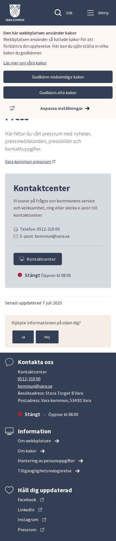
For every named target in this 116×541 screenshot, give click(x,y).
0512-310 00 (29, 379)
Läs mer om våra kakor (25, 63)
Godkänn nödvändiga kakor (58, 77)
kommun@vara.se (35, 386)
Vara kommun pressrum (30, 161)
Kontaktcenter (41, 259)
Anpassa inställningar (61, 108)
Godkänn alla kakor (58, 92)
